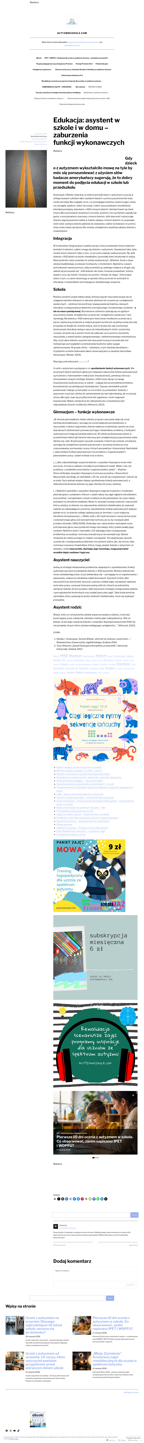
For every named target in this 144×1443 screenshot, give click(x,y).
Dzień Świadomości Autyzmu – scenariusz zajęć (80, 831)
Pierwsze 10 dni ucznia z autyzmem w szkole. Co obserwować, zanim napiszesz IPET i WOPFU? (113, 1323)
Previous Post (59, 1245)
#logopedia (94, 660)
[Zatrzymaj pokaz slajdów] (133, 1095)
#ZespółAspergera (90, 672)
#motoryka (126, 660)
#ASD (21, 142)
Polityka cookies (14, 1439)
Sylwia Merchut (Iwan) (68, 1228)
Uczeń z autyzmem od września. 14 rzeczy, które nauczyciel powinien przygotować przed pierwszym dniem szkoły (95, 1141)
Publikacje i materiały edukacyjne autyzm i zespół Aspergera (87, 817)
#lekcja (87, 660)
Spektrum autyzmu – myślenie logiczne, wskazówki (82, 821)
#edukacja (130, 656)
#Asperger (28, 142)
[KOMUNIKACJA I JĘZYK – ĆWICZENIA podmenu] (72, 86)
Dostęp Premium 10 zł (74, 42)
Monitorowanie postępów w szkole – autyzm (79, 770)
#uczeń (120, 668)
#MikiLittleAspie (108, 660)
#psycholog (112, 664)
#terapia (109, 668)
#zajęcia (79, 672)
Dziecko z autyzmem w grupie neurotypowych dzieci (83, 774)
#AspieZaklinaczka (88, 656)
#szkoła (101, 668)
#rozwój (133, 664)
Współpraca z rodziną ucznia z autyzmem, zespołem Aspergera (88, 777)
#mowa (132, 660)
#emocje (57, 660)
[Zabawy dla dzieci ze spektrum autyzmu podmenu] (64, 98)
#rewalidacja (123, 663)
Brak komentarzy (40, 144)
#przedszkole (104, 664)
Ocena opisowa (64, 824)
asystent (83, 361)
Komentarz (130, 1285)
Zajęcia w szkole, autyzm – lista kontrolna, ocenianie (82, 814)
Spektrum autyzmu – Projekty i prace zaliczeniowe (82, 827)
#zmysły (100, 672)
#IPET (64, 660)
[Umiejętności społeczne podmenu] (51, 69)
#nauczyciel (56, 664)
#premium (96, 664)
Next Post (133, 1245)
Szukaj (134, 1215)
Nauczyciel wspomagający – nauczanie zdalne (79, 780)
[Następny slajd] (134, 1123)
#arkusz (56, 656)
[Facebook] (6, 1430)
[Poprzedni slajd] (56, 1123)
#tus (116, 668)
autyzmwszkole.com (72, 33)
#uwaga (56, 672)
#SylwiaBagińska (94, 668)
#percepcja (72, 664)
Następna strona (131, 1392)
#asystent (36, 142)
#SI (76, 668)
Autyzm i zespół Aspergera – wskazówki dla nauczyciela (85, 797)
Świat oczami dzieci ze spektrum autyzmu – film (80, 807)
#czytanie (110, 656)
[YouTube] (14, 1430)
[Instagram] (10, 1430)
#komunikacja (79, 660)
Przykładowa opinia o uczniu (70, 834)
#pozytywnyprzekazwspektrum (84, 664)
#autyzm (43, 142)
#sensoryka (69, 668)
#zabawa (70, 672)
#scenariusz (58, 668)
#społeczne (84, 668)
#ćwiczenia (106, 672)
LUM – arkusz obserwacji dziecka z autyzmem (79, 794)
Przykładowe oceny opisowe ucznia (74, 811)
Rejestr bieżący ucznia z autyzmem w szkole (78, 767)
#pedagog (64, 664)
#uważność (63, 672)
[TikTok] (18, 1430)
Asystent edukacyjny (39, 139)
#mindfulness (118, 660)
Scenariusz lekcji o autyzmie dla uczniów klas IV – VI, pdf (85, 784)
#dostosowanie (119, 656)
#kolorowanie (70, 660)
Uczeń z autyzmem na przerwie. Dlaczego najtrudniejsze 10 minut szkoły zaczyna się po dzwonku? (44, 1325)
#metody (100, 660)
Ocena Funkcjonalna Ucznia (65, 1133)
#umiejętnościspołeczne (129, 668)
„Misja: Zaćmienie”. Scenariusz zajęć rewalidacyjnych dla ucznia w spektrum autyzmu (115, 1359)
